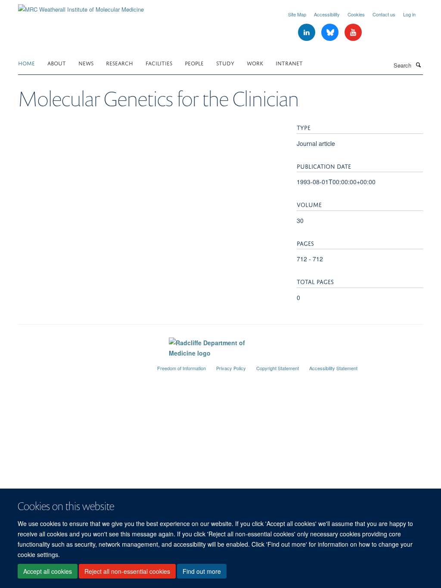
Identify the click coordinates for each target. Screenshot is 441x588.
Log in (409, 14)
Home (26, 63)
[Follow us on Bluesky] (330, 32)
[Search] (418, 64)
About (56, 63)
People (194, 63)
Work (255, 63)
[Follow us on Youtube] (353, 32)
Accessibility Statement (333, 368)
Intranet (289, 63)
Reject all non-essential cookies (127, 571)
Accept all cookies (47, 571)
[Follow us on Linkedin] (307, 32)
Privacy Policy (231, 368)
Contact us (384, 14)
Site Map (297, 14)
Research (119, 63)
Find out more (202, 571)
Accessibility (327, 14)
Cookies (356, 14)
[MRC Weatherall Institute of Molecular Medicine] (81, 6)
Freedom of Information (181, 368)
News (85, 63)
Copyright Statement (277, 368)
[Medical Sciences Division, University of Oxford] (81, 364)
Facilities (159, 63)
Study (225, 63)
